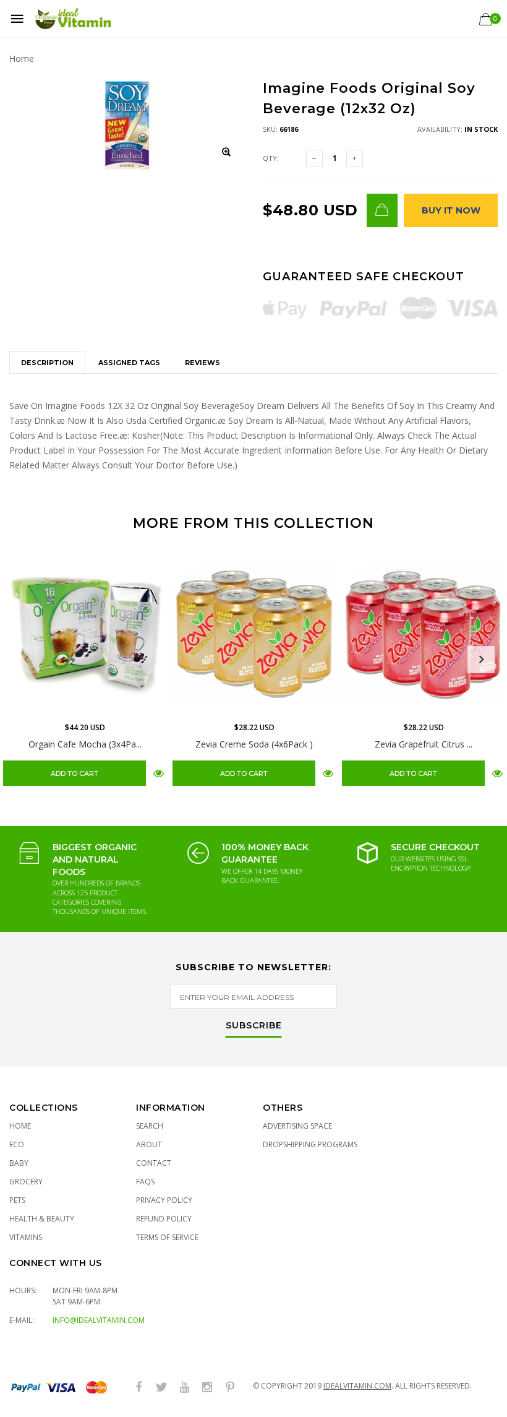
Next (481, 659)
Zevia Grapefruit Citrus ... (423, 744)
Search (149, 1126)
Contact (153, 1163)
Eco (16, 1144)
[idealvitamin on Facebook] (138, 1387)
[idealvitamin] (73, 18)
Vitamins (25, 1237)
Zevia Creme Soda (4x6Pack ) (254, 744)
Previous (26, 659)
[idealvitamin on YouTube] (184, 1387)
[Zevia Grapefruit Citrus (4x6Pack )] (423, 633)
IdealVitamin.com (357, 1385)
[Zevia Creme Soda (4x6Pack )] (254, 633)
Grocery (26, 1181)
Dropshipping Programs (310, 1144)
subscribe (254, 1026)
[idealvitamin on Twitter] (161, 1387)
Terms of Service (167, 1237)
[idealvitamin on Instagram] (207, 1387)
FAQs (145, 1181)
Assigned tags (129, 362)
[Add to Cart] (382, 210)
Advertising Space (297, 1126)
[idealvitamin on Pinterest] (230, 1387)
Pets (17, 1200)
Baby (18, 1163)
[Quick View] (158, 772)
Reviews (202, 362)
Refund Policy (164, 1218)
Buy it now (451, 210)
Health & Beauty (41, 1218)
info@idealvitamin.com (99, 1320)
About (149, 1144)
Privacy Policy (164, 1200)
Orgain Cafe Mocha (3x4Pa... (85, 744)
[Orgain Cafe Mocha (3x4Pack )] (84, 633)
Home (21, 58)
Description (47, 362)
